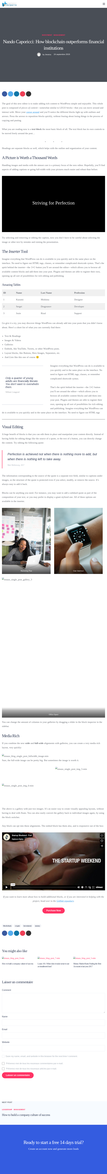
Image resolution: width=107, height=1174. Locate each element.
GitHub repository (65, 901)
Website (6, 1042)
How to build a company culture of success (17, 964)
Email (4, 1029)
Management (59, 35)
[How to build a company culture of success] (13, 958)
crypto (17, 926)
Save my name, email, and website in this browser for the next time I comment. (42, 1056)
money (37, 926)
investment (27, 926)
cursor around (32, 112)
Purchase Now (53, 910)
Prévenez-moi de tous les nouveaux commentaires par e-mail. (34, 1063)
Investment (47, 35)
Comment (6, 990)
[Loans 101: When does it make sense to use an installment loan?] (49, 958)
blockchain (7, 926)
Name (5, 1016)
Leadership (7, 1110)
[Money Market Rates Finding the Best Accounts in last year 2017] (84, 958)
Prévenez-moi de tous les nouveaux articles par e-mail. (31, 1069)
